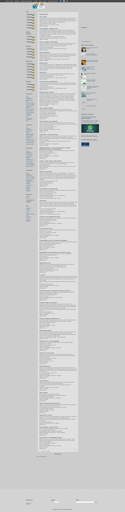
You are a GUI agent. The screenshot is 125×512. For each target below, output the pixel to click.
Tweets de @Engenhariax (86, 41)
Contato (45, 1)
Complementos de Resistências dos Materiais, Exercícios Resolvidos (93, 87)
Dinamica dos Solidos (30, 104)
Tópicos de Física (29, 185)
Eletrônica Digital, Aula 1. (91, 105)
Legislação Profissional (28, 183)
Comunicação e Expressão (29, 157)
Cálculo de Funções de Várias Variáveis (30, 135)
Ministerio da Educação (28, 221)
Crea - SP (28, 210)
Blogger (70, 509)
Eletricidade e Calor (29, 139)
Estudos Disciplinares (30, 112)
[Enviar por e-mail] (44, 450)
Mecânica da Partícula (30, 164)
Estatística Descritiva (30, 141)
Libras (27, 116)
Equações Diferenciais (30, 109)
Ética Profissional (29, 166)
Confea (27, 212)
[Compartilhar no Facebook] (48, 450)
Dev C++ (27, 198)
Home (7, 1)
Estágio (40, 1)
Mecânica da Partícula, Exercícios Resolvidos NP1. (92, 55)
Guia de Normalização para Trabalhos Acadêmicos (30, 201)
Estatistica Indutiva (29, 110)
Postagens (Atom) (43, 456)
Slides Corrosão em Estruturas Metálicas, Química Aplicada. (92, 61)
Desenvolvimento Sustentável (29, 137)
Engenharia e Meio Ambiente (29, 107)
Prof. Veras (28, 218)
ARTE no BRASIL (43, 16)
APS (27, 96)
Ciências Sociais (29, 154)
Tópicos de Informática (28, 188)
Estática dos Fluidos (30, 144)
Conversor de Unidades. (28, 209)
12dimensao (28, 216)
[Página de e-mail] (42, 450)
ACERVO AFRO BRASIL (44, 52)
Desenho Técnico (29, 161)
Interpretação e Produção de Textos (30, 181)
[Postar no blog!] (45, 450)
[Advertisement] (68, 6)
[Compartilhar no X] (46, 450)
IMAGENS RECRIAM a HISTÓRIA (46, 92)
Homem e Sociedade (30, 178)
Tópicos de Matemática (28, 190)
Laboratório (16, 1)
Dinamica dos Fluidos (30, 103)
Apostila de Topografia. (91, 73)
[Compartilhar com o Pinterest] (49, 450)
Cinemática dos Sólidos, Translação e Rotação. (91, 80)
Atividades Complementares (26, 1)
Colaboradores (28, 503)
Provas (27, 121)
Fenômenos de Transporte (29, 115)
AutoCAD (28, 196)
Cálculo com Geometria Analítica (29, 159)
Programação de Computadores (29, 119)
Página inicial (57, 454)
